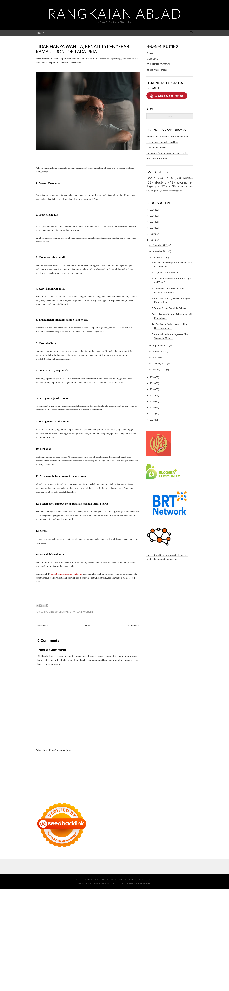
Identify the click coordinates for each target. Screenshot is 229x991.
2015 (152, 407)
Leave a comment (85, 612)
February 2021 (159, 363)
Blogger (147, 880)
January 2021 (159, 369)
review (188, 178)
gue (170, 178)
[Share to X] (43, 605)
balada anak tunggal (171, 191)
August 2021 (159, 351)
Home (40, 33)
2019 (152, 383)
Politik (180, 186)
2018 (152, 389)
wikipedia (155, 190)
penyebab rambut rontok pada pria (66, 574)
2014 (152, 413)
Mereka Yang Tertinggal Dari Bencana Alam (167, 136)
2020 (152, 377)
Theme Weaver (101, 884)
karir (191, 186)
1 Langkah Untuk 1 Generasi (165, 272)
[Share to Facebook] (46, 605)
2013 (152, 420)
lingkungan (153, 186)
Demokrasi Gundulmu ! (157, 147)
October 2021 (159, 257)
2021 (152, 240)
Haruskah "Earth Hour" (157, 158)
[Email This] (37, 605)
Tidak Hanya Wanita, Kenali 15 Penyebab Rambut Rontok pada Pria (82, 49)
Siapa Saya (152, 59)
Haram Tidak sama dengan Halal (162, 142)
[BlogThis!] (40, 605)
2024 (152, 222)
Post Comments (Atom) (60, 750)
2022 (152, 234)
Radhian (71, 612)
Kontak (149, 53)
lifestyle (160, 182)
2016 (152, 401)
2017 (152, 395)
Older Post (133, 625)
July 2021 (157, 357)
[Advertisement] (88, 775)
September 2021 (160, 345)
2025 (152, 216)
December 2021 (160, 245)
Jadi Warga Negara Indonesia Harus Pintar (167, 153)
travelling (181, 182)
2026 (152, 210)
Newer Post (42, 625)
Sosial (151, 178)
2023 (152, 228)
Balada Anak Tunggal (156, 70)
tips (168, 186)
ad (47, 612)
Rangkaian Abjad (114, 13)
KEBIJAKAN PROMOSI (158, 64)
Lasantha (144, 884)
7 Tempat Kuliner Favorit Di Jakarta (169, 308)
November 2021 (160, 251)
